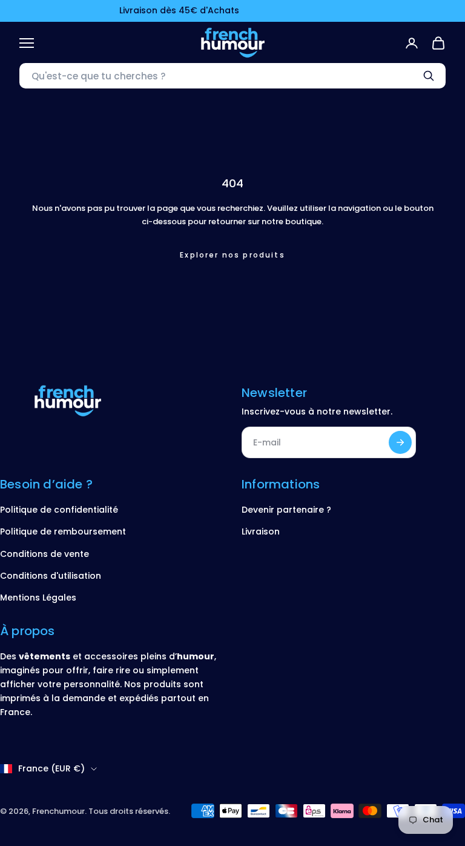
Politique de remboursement (63, 531)
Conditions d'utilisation (50, 576)
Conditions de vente (44, 554)
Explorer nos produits (232, 255)
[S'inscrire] (400, 442)
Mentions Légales (38, 597)
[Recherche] (429, 76)
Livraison (261, 531)
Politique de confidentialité (59, 510)
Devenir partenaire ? (286, 510)
